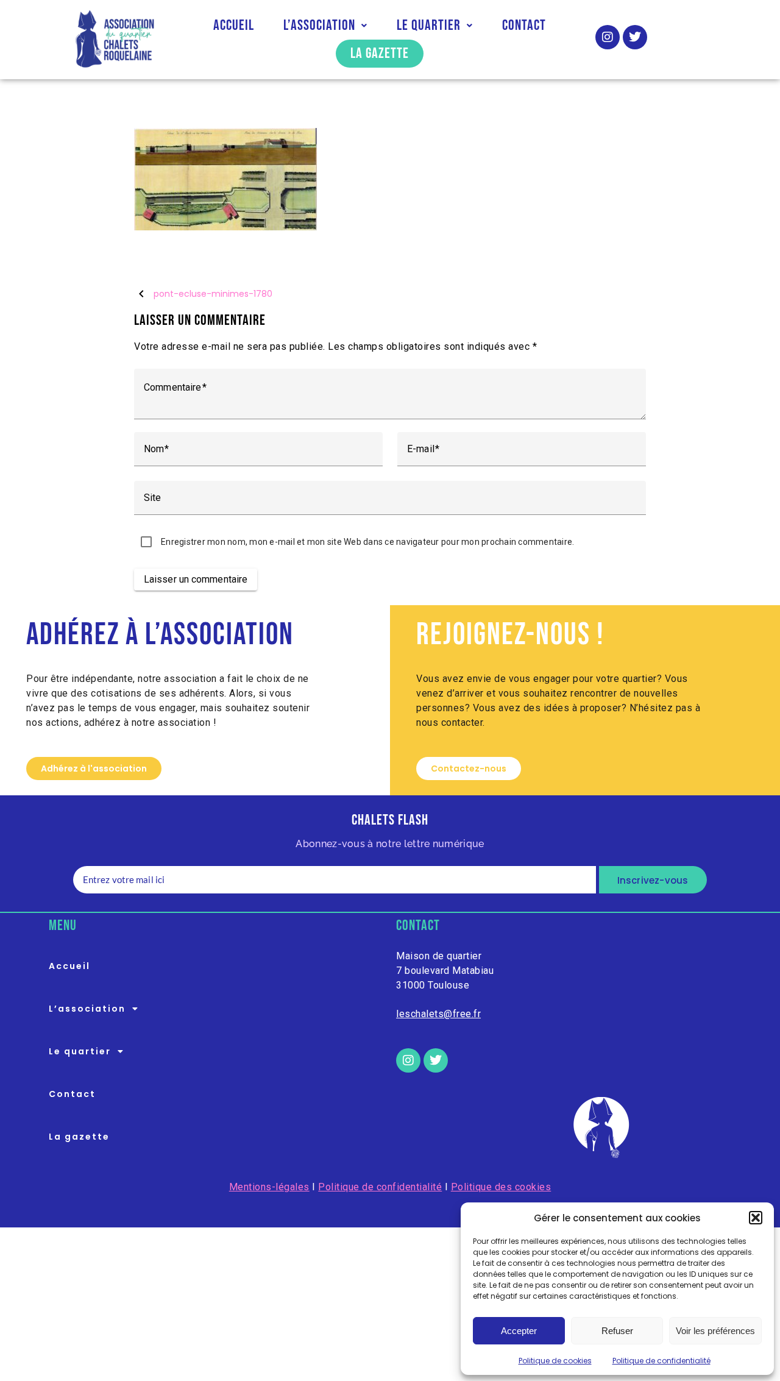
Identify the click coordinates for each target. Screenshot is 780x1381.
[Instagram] (607, 37)
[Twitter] (635, 37)
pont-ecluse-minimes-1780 (213, 294)
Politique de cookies (555, 1360)
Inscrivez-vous (653, 880)
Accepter (519, 1331)
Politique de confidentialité (661, 1360)
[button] (756, 1218)
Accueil (233, 25)
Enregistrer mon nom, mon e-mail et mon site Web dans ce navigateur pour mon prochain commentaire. (367, 542)
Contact (524, 25)
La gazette (379, 53)
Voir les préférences (715, 1331)
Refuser (617, 1331)
